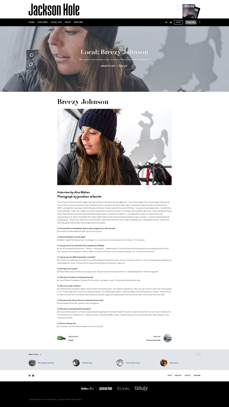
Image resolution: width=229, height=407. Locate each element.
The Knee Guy (87, 362)
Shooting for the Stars (46, 362)
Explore (78, 22)
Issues (178, 22)
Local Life (56, 22)
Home (32, 22)
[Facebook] (166, 22)
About (169, 375)
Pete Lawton (174, 362)
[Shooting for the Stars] (32, 362)
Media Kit (178, 375)
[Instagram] (171, 22)
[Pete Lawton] (163, 362)
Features (43, 22)
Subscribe (191, 22)
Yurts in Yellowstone (133, 362)
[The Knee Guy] (76, 362)
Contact (188, 375)
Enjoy (68, 22)
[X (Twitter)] (33, 375)
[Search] (199, 22)
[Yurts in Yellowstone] (119, 362)
